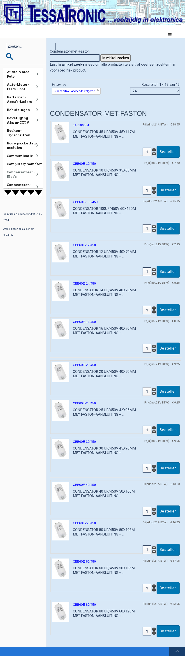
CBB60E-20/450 (84, 365)
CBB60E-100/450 (85, 202)
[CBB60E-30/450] (60, 449)
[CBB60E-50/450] (60, 530)
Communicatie (20, 155)
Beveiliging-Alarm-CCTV (18, 120)
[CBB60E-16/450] (60, 329)
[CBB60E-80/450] (60, 612)
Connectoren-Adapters (19, 186)
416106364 (81, 125)
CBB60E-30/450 (84, 441)
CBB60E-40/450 (84, 485)
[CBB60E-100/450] (60, 209)
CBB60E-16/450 (84, 322)
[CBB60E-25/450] (60, 410)
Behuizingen (18, 109)
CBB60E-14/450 (84, 283)
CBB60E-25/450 (84, 403)
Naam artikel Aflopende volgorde (75, 91)
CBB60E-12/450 (84, 245)
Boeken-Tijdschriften (18, 132)
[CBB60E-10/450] (60, 171)
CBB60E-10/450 (84, 163)
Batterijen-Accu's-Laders (19, 99)
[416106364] (60, 132)
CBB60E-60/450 (84, 561)
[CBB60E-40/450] (60, 492)
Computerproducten (25, 164)
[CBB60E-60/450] (60, 568)
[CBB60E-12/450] (60, 252)
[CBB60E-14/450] (60, 290)
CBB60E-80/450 (84, 604)
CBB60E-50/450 (84, 523)
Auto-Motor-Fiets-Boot (18, 86)
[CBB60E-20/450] (60, 372)
